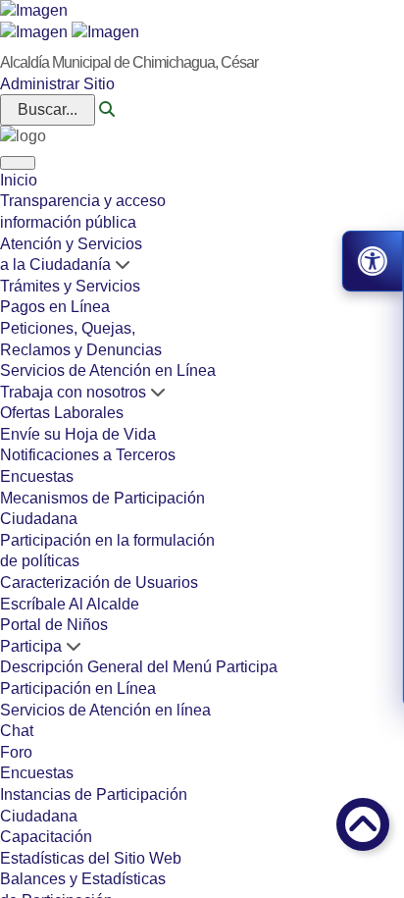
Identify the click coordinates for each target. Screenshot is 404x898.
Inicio (18, 180)
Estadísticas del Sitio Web (90, 858)
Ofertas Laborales (62, 412)
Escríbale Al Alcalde (69, 604)
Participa (31, 646)
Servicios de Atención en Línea (108, 370)
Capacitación (46, 836)
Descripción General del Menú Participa (139, 667)
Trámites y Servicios (70, 286)
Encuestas (37, 476)
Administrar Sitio (57, 84)
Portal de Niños (54, 624)
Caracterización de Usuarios (99, 582)
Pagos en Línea (55, 306)
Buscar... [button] (47, 109)
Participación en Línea (78, 688)
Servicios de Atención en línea (105, 710)
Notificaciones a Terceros (88, 455)
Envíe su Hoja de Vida (78, 434)
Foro (16, 752)
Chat (16, 730)
